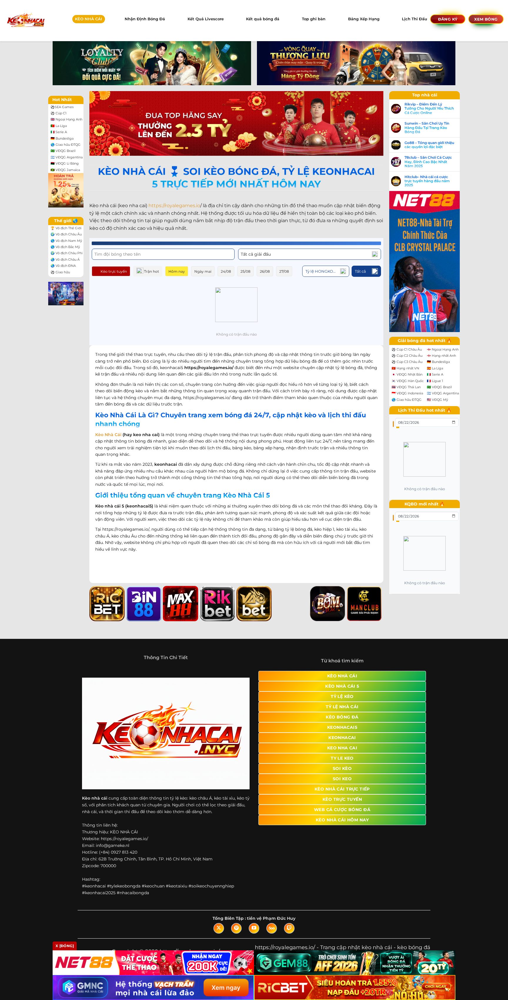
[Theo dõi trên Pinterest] (236, 928)
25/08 (245, 271)
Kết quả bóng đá (262, 19)
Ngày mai (202, 271)
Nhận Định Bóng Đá (145, 19)
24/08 (226, 271)
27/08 (284, 271)
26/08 (265, 271)
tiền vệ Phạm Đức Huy (271, 918)
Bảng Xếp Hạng (364, 19)
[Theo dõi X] (218, 928)
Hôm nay (176, 271)
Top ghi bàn (313, 19)
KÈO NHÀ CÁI (88, 19)
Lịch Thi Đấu (414, 19)
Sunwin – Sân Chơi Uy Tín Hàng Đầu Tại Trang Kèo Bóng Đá (427, 127)
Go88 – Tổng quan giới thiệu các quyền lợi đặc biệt (429, 145)
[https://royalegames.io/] (25, 20)
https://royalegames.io (174, 205)
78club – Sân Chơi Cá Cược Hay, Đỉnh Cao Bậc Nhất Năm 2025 (428, 161)
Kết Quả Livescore (206, 19)
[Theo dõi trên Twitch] (289, 928)
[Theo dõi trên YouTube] (254, 928)
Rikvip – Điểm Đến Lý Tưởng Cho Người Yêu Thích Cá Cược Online (429, 108)
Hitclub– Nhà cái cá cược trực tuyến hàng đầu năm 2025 (427, 181)
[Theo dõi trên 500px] (271, 928)
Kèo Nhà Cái (108, 434)
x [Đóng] (65, 946)
